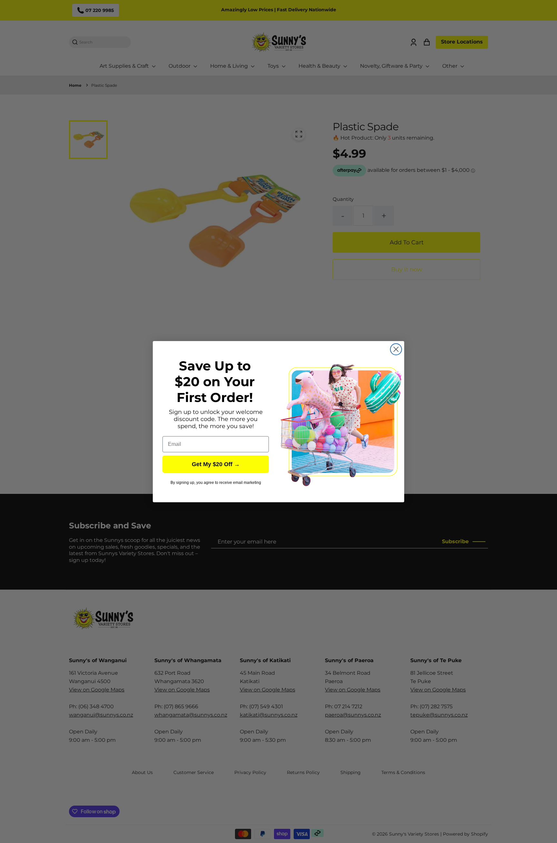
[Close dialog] (396, 349)
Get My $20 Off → (216, 464)
